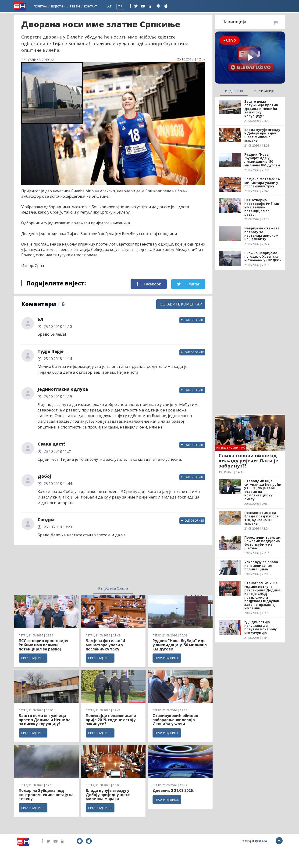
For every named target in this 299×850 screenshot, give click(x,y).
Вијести (57, 6)
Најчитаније (264, 90)
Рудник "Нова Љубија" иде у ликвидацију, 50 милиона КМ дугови (180, 644)
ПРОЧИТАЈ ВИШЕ (33, 658)
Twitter (192, 284)
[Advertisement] (75, 568)
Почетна (40, 6)
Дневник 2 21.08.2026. (173, 790)
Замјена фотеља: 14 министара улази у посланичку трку (105, 644)
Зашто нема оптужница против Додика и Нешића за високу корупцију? (45, 719)
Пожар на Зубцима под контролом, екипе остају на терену (46, 794)
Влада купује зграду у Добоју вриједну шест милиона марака (108, 794)
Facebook (152, 284)
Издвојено (234, 90)
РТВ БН (75, 6)
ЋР (120, 6)
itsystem (259, 841)
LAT (109, 6)
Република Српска (113, 588)
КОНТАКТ (90, 6)
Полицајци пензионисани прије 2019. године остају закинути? (111, 719)
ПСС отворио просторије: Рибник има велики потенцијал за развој (43, 644)
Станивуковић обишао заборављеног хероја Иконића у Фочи (175, 719)
